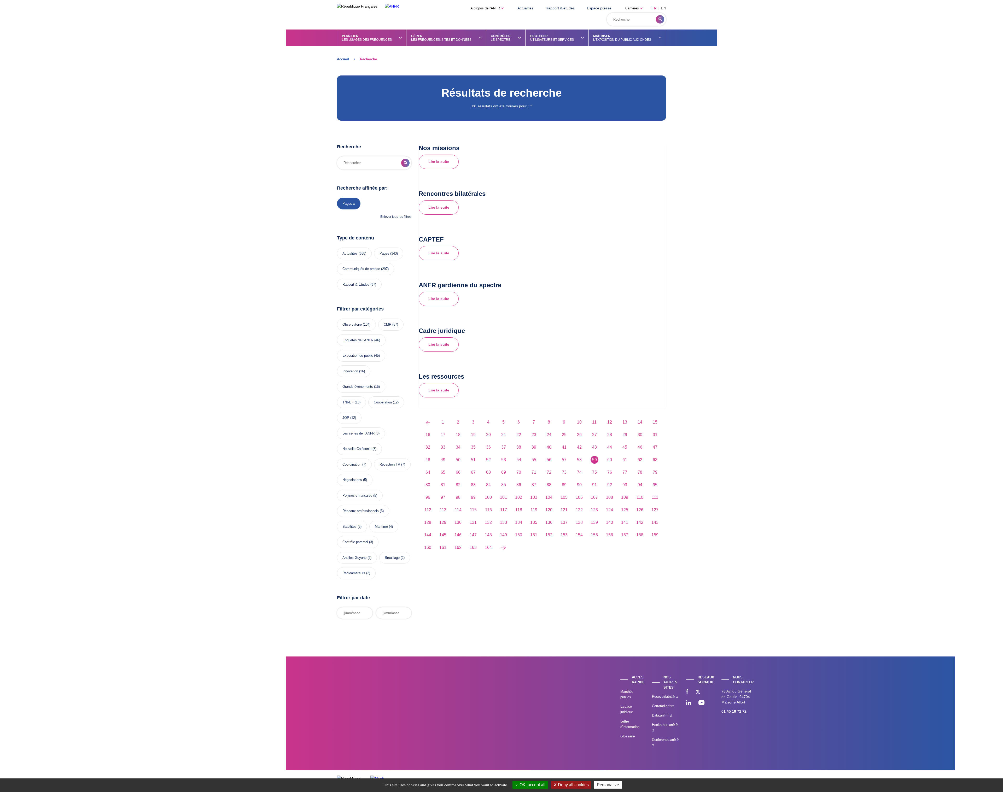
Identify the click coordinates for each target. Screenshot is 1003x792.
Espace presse (599, 8)
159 (654, 535)
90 (579, 485)
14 (640, 422)
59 (594, 459)
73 (564, 472)
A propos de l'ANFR (485, 8)
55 (534, 459)
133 (503, 522)
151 (533, 535)
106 (579, 497)
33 (443, 447)
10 (579, 422)
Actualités (525, 8)
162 (458, 547)
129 (442, 522)
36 (488, 447)
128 (427, 522)
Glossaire (627, 736)
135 (533, 522)
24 (549, 434)
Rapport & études (560, 8)
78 (640, 472)
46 (640, 447)
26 (579, 434)
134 (518, 522)
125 (624, 510)
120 (548, 510)
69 (503, 472)
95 (655, 485)
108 (609, 497)
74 (579, 472)
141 (624, 522)
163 (473, 547)
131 (473, 522)
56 (549, 459)
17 (443, 434)
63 (655, 459)
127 (654, 510)
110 (640, 497)
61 (624, 459)
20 (488, 434)
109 (624, 497)
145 (442, 535)
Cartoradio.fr (662, 706)
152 (548, 535)
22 (518, 434)
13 (624, 422)
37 (503, 447)
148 (488, 535)
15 (655, 422)
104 (548, 497)
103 (533, 497)
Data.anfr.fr (661, 715)
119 (533, 510)
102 (518, 497)
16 (427, 434)
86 (518, 485)
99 (473, 497)
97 (443, 497)
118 (518, 510)
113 (443, 510)
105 (564, 497)
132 (488, 522)
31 (655, 434)
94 (640, 485)
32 (427, 447)
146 (458, 535)
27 (594, 434)
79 (655, 472)
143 (654, 522)
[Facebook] (687, 692)
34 (458, 447)
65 (443, 472)
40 (549, 447)
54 (518, 459)
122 (579, 510)
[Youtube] (701, 703)
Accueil (343, 59)
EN (663, 8)
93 (624, 485)
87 (534, 485)
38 (518, 447)
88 (549, 485)
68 (488, 472)
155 (594, 535)
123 (594, 510)
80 (427, 485)
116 (488, 510)
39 (534, 447)
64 (427, 472)
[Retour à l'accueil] (392, 6)
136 (548, 522)
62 (640, 459)
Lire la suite (438, 162)
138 (579, 522)
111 (655, 497)
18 (458, 434)
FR (653, 8)
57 (564, 459)
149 (503, 535)
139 (594, 522)
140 (609, 522)
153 (564, 535)
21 (503, 434)
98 (458, 497)
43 (594, 447)
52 (488, 459)
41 (564, 447)
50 (458, 459)
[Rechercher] (660, 19)
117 (503, 510)
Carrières (632, 8)
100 (488, 497)
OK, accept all (531, 785)
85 (503, 485)
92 (609, 485)
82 (458, 485)
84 (488, 485)
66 (458, 472)
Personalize (608, 785)
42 (579, 447)
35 (473, 447)
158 (639, 535)
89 (564, 485)
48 (427, 459)
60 (609, 459)
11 (594, 422)
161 (442, 547)
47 (655, 447)
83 (473, 485)
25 (564, 434)
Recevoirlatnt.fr (664, 697)
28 (609, 434)
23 (534, 434)
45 (624, 447)
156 (609, 535)
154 (579, 535)
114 (458, 510)
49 (443, 459)
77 (624, 472)
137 (564, 522)
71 (534, 472)
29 (624, 434)
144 (427, 535)
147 (473, 535)
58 (579, 459)
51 (473, 459)
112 (427, 510)
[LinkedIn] (688, 703)
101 (503, 497)
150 (518, 535)
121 (564, 510)
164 (488, 547)
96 (427, 497)
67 (473, 472)
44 (609, 447)
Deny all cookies (573, 785)
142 (639, 522)
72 (549, 472)
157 (624, 535)
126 (639, 510)
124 (609, 510)
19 (473, 434)
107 (594, 497)
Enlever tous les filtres (395, 217)
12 (609, 422)
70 (518, 472)
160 (427, 547)
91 (594, 485)
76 (609, 472)
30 (640, 434)
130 (458, 522)
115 (473, 510)
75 (594, 472)
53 (503, 459)
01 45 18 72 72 (734, 711)
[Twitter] (698, 692)
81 (443, 485)
